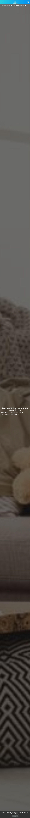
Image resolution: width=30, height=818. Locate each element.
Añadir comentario (5, 414)
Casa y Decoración (13, 412)
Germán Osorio (4, 412)
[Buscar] (28, 2)
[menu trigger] (2, 2)
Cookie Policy (16, 813)
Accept (15, 816)
